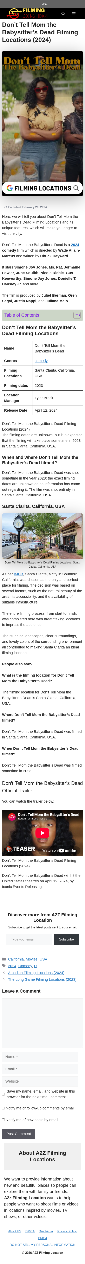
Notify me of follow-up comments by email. (41, 1108)
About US (14, 1231)
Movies (32, 959)
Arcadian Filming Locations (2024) (36, 973)
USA (43, 959)
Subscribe (66, 939)
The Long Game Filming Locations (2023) (42, 979)
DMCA (30, 1231)
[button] (63, 13)
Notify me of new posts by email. (32, 1120)
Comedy (25, 966)
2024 (75, 245)
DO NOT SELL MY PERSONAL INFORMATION (43, 1245)
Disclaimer (46, 1231)
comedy (41, 361)
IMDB (18, 574)
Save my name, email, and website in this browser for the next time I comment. (41, 1094)
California (16, 959)
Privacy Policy (67, 1231)
